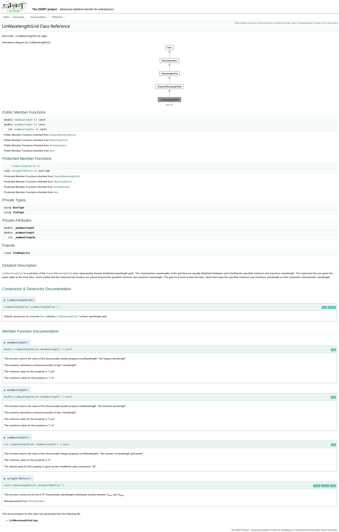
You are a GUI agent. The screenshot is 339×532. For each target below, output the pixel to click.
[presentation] (43, 494)
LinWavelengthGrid (23, 166)
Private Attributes (305, 23)
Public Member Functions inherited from (40, 134)
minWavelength (23, 124)
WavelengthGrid (58, 140)
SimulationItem (58, 145)
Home (6, 17)
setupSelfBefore (22, 170)
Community (18, 17)
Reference (57, 17)
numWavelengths (24, 129)
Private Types (290, 23)
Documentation (38, 17)
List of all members (330, 23)
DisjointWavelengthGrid (63, 134)
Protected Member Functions (270, 23)
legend (169, 105)
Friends (317, 23)
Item (52, 150)
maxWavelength (23, 119)
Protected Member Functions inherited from (42, 176)
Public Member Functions (245, 23)
